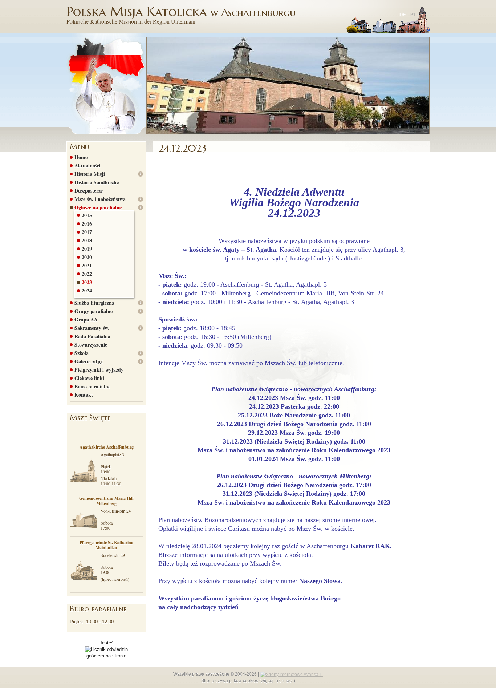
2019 (87, 248)
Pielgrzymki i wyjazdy (98, 369)
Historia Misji (89, 174)
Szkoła (81, 353)
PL (413, 14)
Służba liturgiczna (94, 302)
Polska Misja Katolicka (181, 14)
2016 (87, 223)
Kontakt (83, 394)
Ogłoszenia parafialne (98, 207)
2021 (87, 265)
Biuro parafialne (92, 386)
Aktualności (87, 165)
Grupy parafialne (93, 311)
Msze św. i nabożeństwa (100, 199)
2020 (87, 257)
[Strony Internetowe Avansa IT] (291, 674)
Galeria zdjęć (88, 361)
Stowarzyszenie (90, 344)
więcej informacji (277, 680)
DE (402, 14)
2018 (87, 240)
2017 (87, 232)
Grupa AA (86, 319)
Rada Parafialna (92, 336)
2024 (87, 290)
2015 (87, 215)
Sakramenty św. (91, 328)
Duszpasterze (88, 190)
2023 (87, 282)
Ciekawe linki (89, 378)
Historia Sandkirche (96, 182)
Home (81, 157)
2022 (87, 273)
